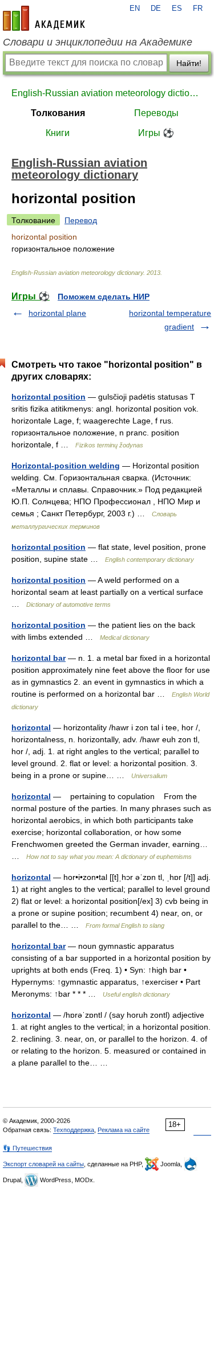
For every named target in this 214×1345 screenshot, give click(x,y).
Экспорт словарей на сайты (43, 1164)
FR (198, 9)
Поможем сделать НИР (104, 296)
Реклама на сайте (124, 1129)
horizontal (31, 727)
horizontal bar (38, 658)
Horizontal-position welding (65, 465)
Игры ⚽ (156, 133)
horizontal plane (57, 313)
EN (135, 9)
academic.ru (44, 18)
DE (156, 9)
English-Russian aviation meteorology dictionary (107, 93)
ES (177, 9)
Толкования (58, 113)
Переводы (156, 113)
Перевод (80, 220)
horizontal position (48, 396)
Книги (58, 133)
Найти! (188, 63)
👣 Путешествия (27, 1148)
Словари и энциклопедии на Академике (97, 42)
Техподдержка (73, 1129)
